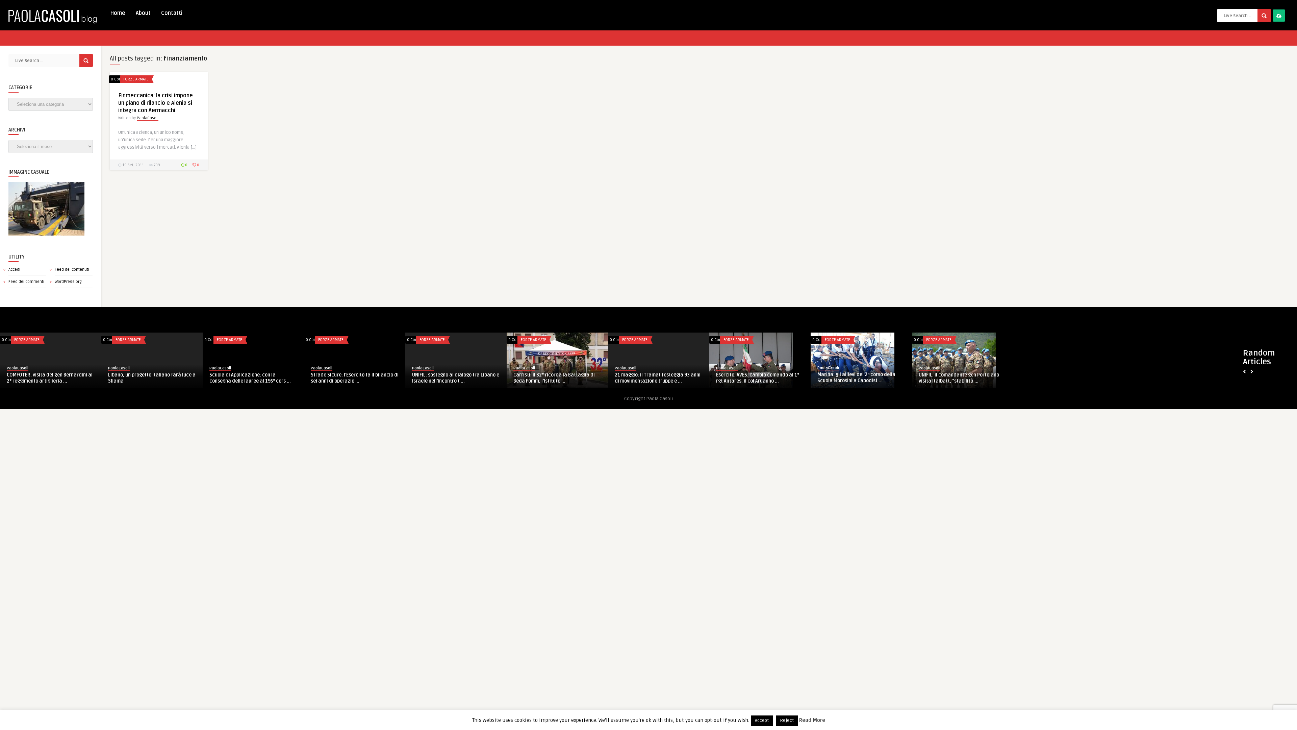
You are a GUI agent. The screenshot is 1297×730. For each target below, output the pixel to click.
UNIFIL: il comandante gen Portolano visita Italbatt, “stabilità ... (756, 378)
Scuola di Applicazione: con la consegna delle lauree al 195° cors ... (47, 378)
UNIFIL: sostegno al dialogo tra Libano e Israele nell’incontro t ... (253, 378)
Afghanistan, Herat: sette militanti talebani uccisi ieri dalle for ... (855, 378)
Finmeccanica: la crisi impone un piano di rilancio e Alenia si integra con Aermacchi (155, 103)
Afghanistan (836, 340)
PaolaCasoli (147, 118)
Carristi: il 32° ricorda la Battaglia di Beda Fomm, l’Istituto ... (351, 378)
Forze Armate (136, 79)
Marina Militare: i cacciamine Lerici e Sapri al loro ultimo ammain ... (960, 378)
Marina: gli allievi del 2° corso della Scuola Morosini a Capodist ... (654, 378)
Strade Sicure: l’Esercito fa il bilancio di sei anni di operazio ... (152, 378)
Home (117, 13)
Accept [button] (762, 720)
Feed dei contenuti (72, 269)
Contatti (171, 13)
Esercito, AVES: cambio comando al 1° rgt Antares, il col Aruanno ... (554, 378)
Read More (812, 720)
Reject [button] (787, 720)
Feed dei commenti (26, 281)
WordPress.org (68, 281)
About (143, 13)
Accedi (14, 269)
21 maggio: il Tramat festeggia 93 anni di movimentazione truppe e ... (455, 378)
